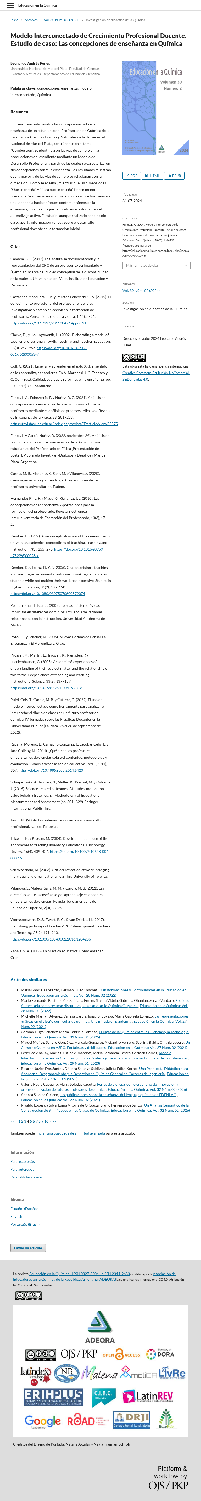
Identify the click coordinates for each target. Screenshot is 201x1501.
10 (46, 1121)
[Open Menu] (10, 5)
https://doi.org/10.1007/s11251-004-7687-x (46, 688)
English (16, 1216)
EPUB (176, 176)
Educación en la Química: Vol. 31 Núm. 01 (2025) (60, 1037)
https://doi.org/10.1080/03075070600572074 (47, 593)
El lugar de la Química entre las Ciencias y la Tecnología (144, 1032)
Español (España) (24, 1208)
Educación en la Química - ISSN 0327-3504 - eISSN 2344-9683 (79, 1273)
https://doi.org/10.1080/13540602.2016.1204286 (50, 939)
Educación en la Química (37, 5)
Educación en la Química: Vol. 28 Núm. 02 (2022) (76, 995)
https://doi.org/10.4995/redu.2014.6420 (50, 770)
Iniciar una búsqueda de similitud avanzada (70, 1133)
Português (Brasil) (25, 1224)
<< (12, 1121)
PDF (133, 176)
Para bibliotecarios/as (26, 1177)
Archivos (31, 20)
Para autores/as (22, 1169)
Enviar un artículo (28, 1248)
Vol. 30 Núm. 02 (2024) (62, 20)
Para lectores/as (22, 1161)
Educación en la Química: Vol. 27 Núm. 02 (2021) (147, 1047)
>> (54, 1121)
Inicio (14, 20)
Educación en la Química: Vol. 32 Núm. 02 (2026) (147, 1089)
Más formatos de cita (142, 265)
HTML (154, 176)
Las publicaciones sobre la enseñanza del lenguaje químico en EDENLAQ (118, 1094)
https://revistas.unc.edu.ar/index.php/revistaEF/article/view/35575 (64, 423)
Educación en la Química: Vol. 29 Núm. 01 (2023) (60, 1063)
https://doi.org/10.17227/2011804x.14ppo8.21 (48, 323)
